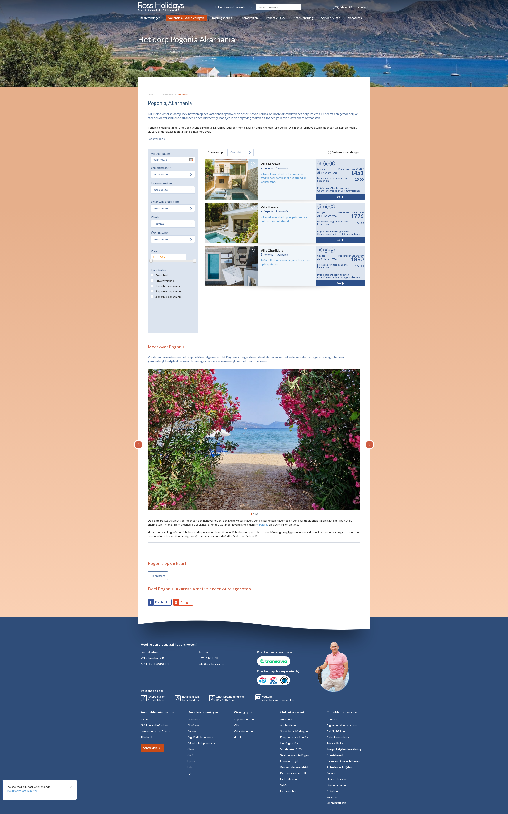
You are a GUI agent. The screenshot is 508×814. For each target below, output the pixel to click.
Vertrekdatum (160, 153)
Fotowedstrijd (289, 761)
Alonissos (193, 725)
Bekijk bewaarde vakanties (231, 7)
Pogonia (183, 94)
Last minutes (288, 791)
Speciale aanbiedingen (294, 731)
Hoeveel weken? (162, 183)
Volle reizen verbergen (346, 152)
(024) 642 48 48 (342, 7)
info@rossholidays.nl (211, 663)
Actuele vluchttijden (339, 767)
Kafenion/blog (303, 18)
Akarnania (167, 94)
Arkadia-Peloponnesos (201, 743)
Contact (332, 719)
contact (363, 7)
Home (151, 94)
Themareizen (249, 18)
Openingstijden (336, 802)
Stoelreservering (337, 785)
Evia (189, 767)
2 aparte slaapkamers (168, 291)
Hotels (238, 737)
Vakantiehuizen (243, 731)
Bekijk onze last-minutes (22, 790)
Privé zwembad (164, 280)
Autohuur (286, 719)
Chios (190, 749)
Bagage (331, 773)
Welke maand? (161, 167)
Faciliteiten (158, 270)
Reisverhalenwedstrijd (294, 767)
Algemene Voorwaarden (342, 725)
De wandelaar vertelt (293, 773)
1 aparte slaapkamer (167, 286)
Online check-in (336, 779)
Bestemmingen (150, 18)
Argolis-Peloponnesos (201, 737)
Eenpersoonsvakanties (294, 737)
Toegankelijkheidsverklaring (344, 749)
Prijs (154, 251)
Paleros (263, 524)
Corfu (190, 755)
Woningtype (159, 232)
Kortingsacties (222, 18)
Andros (191, 731)
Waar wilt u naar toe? (165, 201)
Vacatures (355, 18)
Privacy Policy (335, 743)
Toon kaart (158, 575)
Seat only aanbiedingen (294, 755)
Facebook (161, 602)
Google (185, 602)
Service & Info (330, 18)
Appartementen (244, 719)
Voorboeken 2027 (291, 749)
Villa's (237, 725)
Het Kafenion (288, 779)
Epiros (191, 761)
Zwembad (161, 275)
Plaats (155, 217)
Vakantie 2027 (276, 18)
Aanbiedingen (288, 725)
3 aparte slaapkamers (168, 296)
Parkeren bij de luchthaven (343, 761)
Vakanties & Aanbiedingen (186, 18)
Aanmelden (150, 747)
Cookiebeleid (335, 755)
